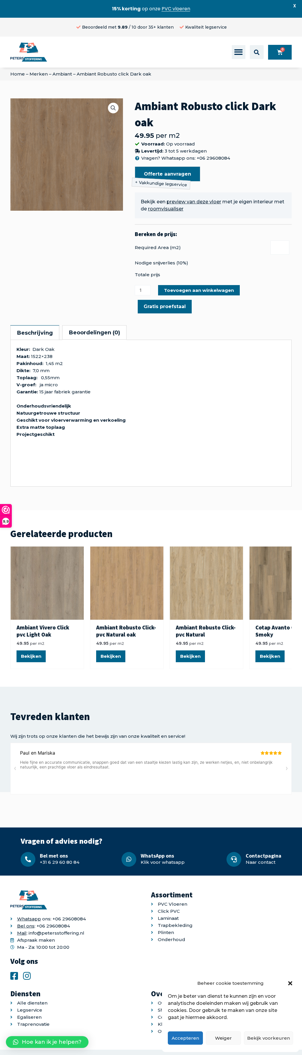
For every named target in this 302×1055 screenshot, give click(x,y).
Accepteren (185, 1038)
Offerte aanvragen (167, 174)
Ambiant (62, 74)
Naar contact (260, 862)
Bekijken (31, 656)
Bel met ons (54, 855)
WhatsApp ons (157, 855)
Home (17, 74)
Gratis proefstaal (165, 306)
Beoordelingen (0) (94, 332)
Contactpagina (263, 855)
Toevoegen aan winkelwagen (199, 290)
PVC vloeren (176, 8)
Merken (38, 74)
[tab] (34, 332)
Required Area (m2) (158, 247)
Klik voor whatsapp (163, 862)
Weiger (223, 1038)
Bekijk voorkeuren (268, 1038)
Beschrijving (35, 333)
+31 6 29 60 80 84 (59, 862)
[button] (290, 983)
